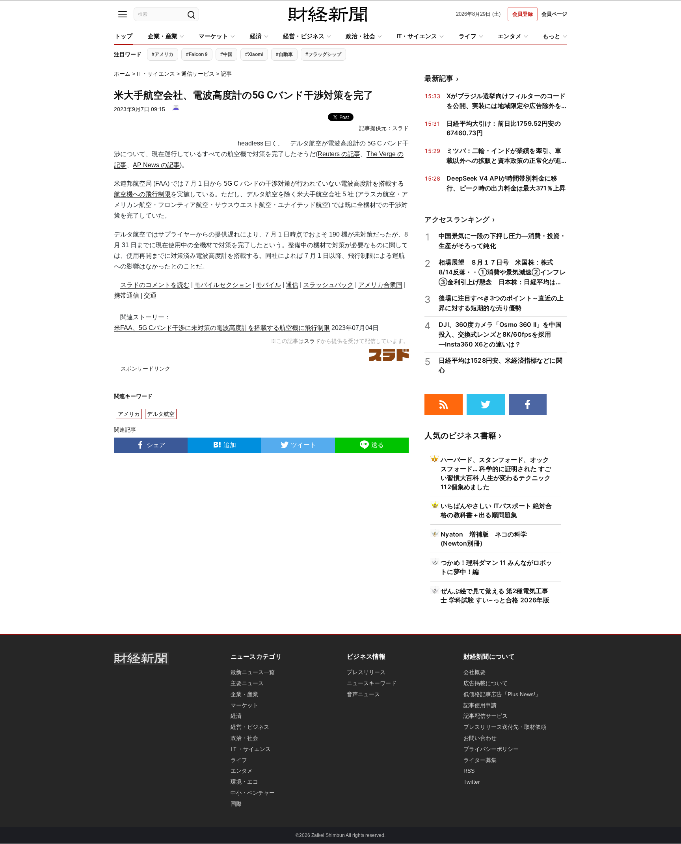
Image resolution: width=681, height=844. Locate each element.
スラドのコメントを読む (155, 284)
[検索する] (191, 14)
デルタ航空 (161, 414)
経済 (256, 36)
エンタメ (509, 36)
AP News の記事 (156, 165)
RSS (468, 771)
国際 (236, 804)
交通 (150, 295)
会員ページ (554, 14)
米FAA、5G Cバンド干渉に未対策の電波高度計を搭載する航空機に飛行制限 (222, 327)
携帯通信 (126, 295)
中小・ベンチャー (253, 793)
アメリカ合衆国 (380, 284)
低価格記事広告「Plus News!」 (502, 694)
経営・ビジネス (303, 36)
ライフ (467, 36)
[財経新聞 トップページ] (327, 14)
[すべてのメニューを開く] (122, 14)
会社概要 (474, 672)
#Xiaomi (254, 54)
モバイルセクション (222, 284)
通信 (292, 284)
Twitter (471, 782)
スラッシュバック (328, 284)
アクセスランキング (456, 219)
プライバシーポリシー (491, 749)
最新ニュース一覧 (253, 672)
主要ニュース (247, 683)
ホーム (122, 74)
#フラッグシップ (323, 54)
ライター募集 (480, 760)
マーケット (213, 36)
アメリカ (129, 414)
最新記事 (438, 78)
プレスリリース (366, 672)
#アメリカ (162, 54)
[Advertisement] (261, 545)
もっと (551, 36)
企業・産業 (162, 36)
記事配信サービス (485, 716)
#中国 (226, 54)
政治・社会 (360, 36)
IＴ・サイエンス (251, 749)
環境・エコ (244, 782)
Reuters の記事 (339, 154)
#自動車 (284, 54)
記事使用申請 (480, 705)
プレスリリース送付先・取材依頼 (504, 727)
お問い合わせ (480, 738)
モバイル (268, 284)
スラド (400, 128)
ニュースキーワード (371, 683)
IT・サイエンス (416, 36)
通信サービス (197, 74)
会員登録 (522, 14)
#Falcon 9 (197, 54)
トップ (123, 36)
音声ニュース (363, 694)
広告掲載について (485, 683)
